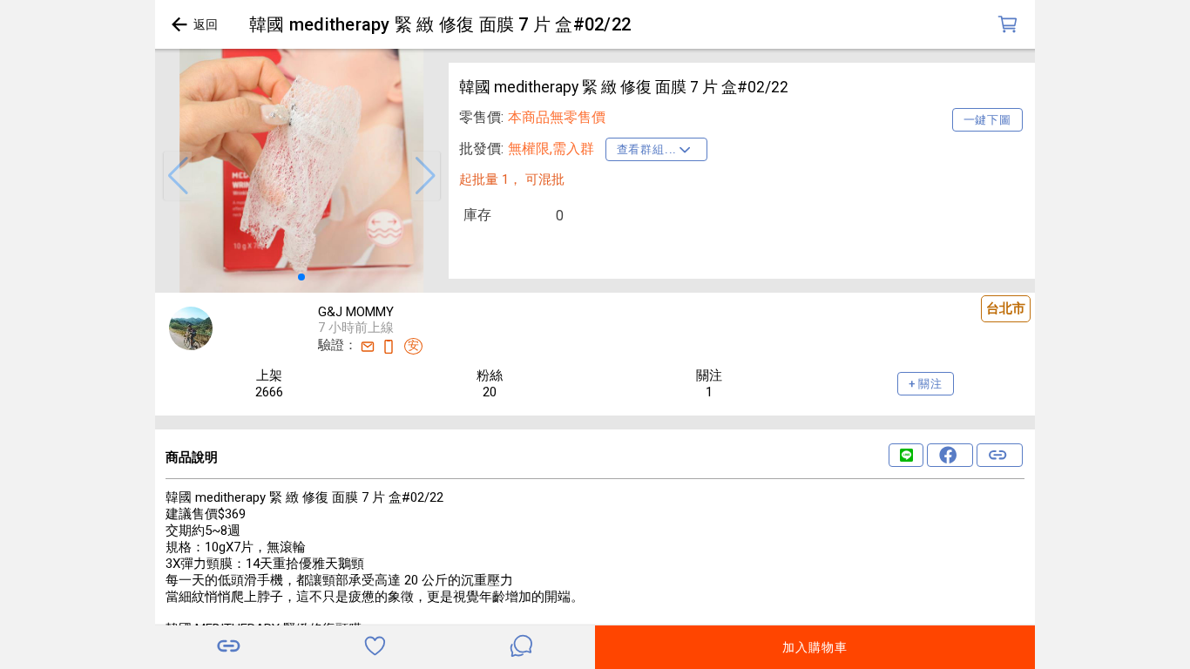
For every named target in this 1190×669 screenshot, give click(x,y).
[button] (178, 176)
